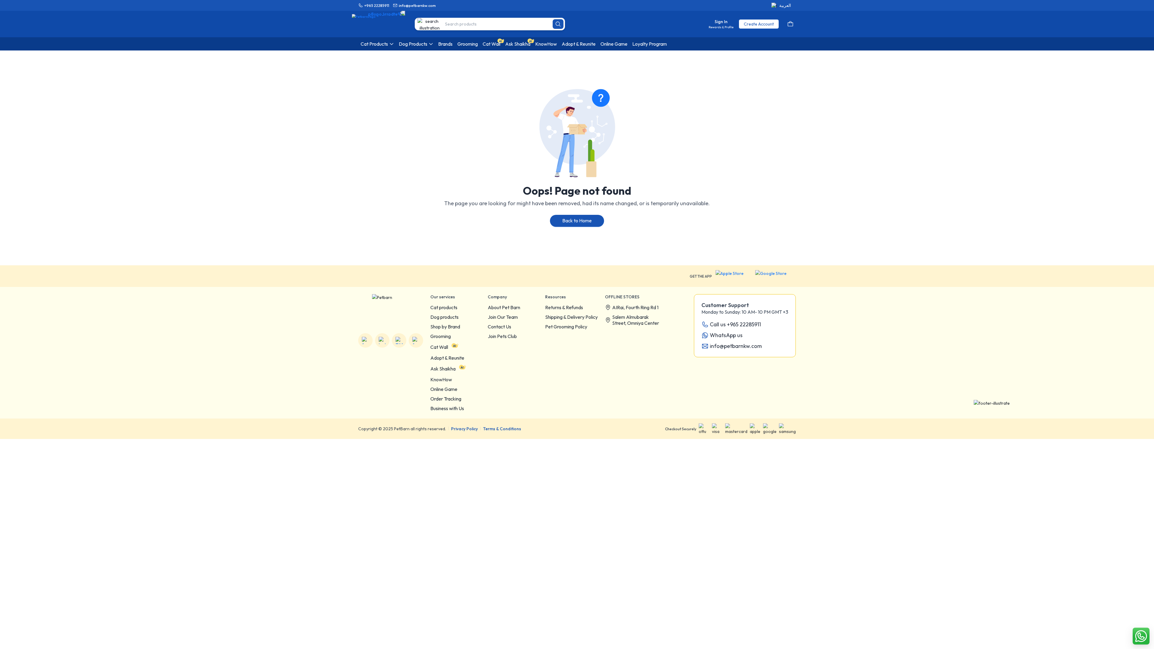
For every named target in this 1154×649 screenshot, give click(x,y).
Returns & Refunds (564, 307)
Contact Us (499, 327)
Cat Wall (439, 347)
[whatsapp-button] (1141, 636)
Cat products (443, 307)
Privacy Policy (464, 428)
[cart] (790, 24)
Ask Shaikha (443, 369)
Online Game (443, 389)
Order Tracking (445, 399)
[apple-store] (734, 276)
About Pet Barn (504, 307)
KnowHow (441, 379)
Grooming (440, 336)
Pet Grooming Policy (566, 327)
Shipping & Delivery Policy (571, 317)
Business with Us (447, 408)
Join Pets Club (502, 336)
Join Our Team (503, 317)
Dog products (444, 317)
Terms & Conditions (502, 428)
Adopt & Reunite (447, 358)
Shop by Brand (445, 327)
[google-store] (775, 276)
